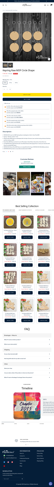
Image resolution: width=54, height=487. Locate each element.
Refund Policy (40, 456)
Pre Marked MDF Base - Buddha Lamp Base (27, 231)
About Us (22, 453)
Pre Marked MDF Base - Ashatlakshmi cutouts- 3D (44, 258)
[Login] (47, 5)
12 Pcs (10, 82)
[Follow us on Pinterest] (12, 462)
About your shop (8, 368)
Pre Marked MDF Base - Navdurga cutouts (10, 258)
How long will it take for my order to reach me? (15, 358)
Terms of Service (40, 458)
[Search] (6, 5)
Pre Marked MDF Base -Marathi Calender (27, 286)
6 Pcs (5, 82)
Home (4, 10)
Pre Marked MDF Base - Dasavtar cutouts (10, 286)
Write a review (27, 166)
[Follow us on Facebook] (4, 462)
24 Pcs (16, 82)
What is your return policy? (10, 344)
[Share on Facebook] (6, 151)
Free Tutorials (23, 460)
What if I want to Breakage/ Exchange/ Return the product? (18, 377)
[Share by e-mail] (12, 151)
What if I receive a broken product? (12, 339)
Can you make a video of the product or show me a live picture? (19, 372)
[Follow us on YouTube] (4, 466)
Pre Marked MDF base (9, 210)
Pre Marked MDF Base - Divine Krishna (27, 314)
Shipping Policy (40, 460)
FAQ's (21, 463)
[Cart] (50, 5)
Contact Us (22, 456)
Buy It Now (27, 99)
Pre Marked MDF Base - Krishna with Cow (44, 286)
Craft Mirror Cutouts (25, 210)
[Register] (22, 478)
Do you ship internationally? (11, 354)
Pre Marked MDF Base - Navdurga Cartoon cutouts (44, 231)
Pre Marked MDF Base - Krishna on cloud (44, 314)
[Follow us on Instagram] (8, 462)
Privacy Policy (40, 453)
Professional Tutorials (24, 458)
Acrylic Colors (39, 210)
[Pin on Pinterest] (8, 151)
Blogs (21, 465)
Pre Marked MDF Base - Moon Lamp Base (10, 231)
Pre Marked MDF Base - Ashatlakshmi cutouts (27, 258)
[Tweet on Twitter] (10, 151)
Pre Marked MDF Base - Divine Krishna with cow (10, 314)
